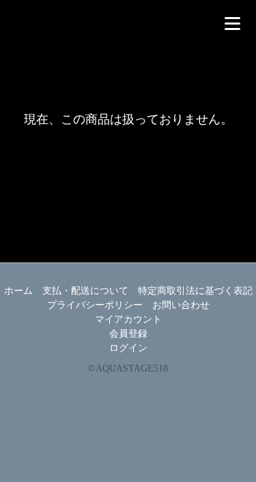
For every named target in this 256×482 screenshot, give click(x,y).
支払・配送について (85, 291)
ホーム (18, 291)
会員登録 (128, 334)
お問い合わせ (181, 305)
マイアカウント (128, 319)
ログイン (128, 348)
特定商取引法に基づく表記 (195, 291)
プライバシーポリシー (95, 305)
